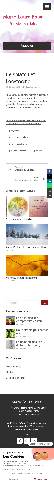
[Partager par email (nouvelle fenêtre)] (49, 190)
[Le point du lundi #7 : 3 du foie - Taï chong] (10, 344)
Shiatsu (9, 372)
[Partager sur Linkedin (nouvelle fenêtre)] (49, 181)
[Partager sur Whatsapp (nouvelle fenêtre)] (49, 185)
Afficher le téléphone (29, 414)
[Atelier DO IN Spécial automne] (27, 265)
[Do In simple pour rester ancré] (10, 333)
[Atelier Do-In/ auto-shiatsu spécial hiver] (27, 234)
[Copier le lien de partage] (49, 195)
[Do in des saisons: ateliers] (27, 206)
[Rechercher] (44, 302)
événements (12, 366)
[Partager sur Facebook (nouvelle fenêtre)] (49, 171)
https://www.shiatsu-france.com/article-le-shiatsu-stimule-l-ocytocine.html (26, 122)
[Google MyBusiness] (27, 441)
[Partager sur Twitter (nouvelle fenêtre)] (49, 176)
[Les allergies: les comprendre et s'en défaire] (10, 320)
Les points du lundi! (15, 377)
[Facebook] (20, 441)
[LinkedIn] (34, 441)
